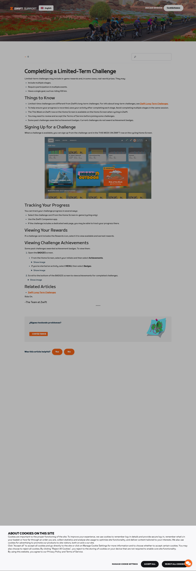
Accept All (149, 564)
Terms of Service (74, 552)
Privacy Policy (54, 552)
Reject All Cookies (175, 564)
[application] (188, 563)
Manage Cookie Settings (125, 564)
